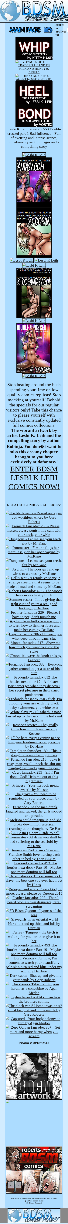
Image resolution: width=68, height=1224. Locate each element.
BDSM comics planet (35, 1201)
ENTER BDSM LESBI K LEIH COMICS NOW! (34, 478)
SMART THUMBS (41, 1043)
